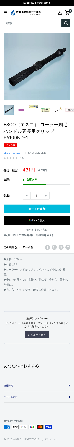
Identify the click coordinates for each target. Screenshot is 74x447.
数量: (7, 195)
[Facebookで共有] (47, 247)
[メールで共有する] (67, 247)
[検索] (65, 23)
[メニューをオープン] (5, 12)
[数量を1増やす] (45, 195)
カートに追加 (37, 209)
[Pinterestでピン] (54, 247)
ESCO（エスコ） (13, 152)
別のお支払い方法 (37, 229)
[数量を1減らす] (26, 195)
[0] (67, 12)
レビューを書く (37, 334)
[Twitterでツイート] (61, 247)
